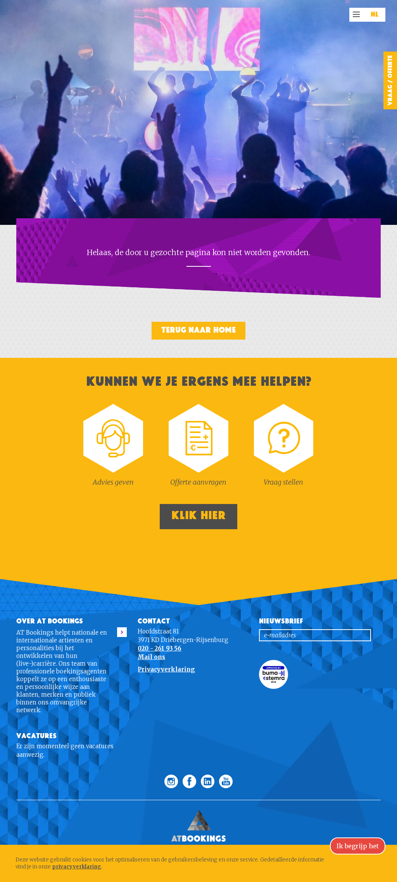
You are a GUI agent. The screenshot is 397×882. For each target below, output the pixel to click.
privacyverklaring (76, 866)
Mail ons (151, 657)
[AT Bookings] (198, 804)
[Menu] (356, 14)
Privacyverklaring (166, 669)
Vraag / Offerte (390, 80)
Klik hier (198, 515)
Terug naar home (198, 330)
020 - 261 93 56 (159, 648)
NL (375, 14)
